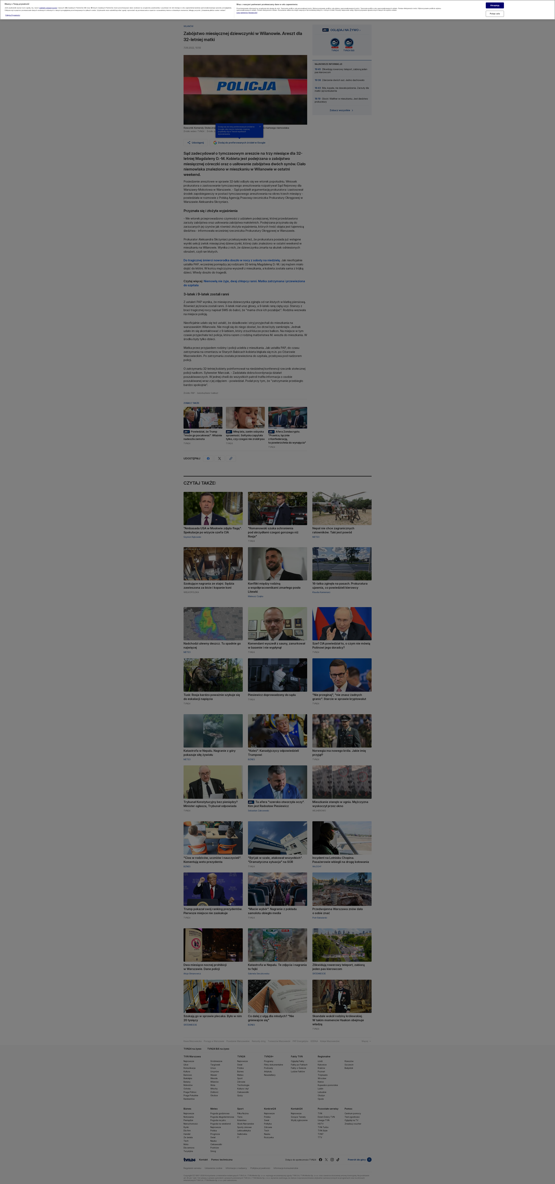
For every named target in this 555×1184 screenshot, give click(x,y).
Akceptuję (494, 5)
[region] (277, 10)
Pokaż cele (495, 14)
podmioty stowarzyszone (48, 8)
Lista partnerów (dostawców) (247, 12)
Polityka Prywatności (12, 15)
